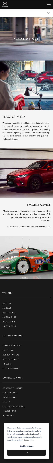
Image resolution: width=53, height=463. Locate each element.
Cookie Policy (29, 440)
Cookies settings (26, 446)
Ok (27, 453)
